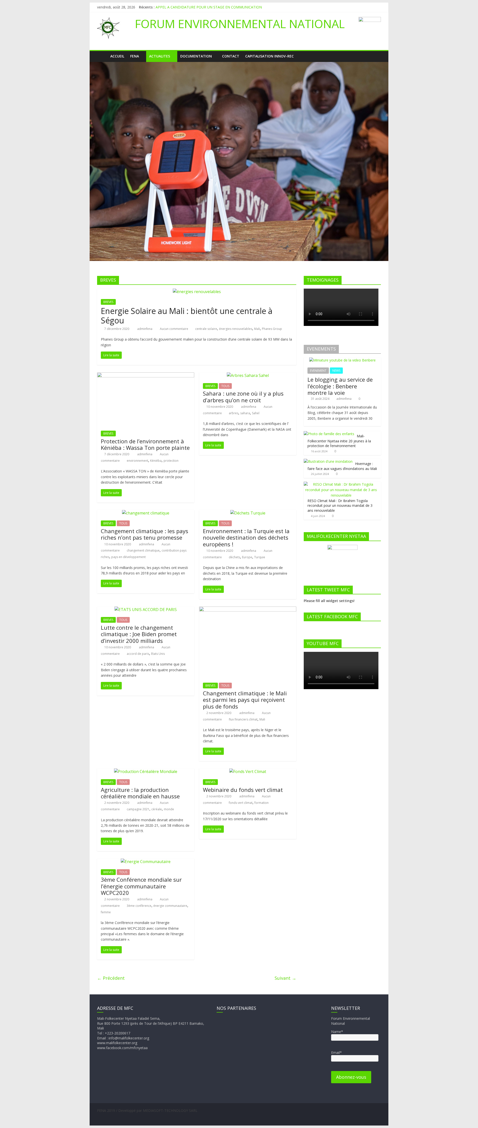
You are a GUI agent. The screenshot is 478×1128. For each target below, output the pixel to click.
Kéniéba (156, 461)
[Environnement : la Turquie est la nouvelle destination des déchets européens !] (247, 513)
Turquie (259, 557)
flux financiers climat (243, 719)
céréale (156, 809)
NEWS (336, 370)
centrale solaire (206, 329)
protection (171, 461)
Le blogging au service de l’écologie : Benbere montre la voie (340, 386)
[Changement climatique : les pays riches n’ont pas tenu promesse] (145, 513)
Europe (247, 557)
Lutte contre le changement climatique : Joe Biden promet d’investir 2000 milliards (139, 634)
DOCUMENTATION (196, 56)
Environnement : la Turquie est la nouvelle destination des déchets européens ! (246, 537)
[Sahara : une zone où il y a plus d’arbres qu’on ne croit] (248, 375)
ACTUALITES (159, 56)
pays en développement (128, 557)
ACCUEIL (117, 56)
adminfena (145, 329)
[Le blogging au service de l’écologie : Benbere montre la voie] (342, 360)
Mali (257, 329)
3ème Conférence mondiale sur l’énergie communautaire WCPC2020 (141, 886)
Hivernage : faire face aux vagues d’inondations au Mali (342, 466)
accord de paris (138, 654)
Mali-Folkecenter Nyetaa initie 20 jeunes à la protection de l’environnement (339, 441)
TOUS (225, 386)
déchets (234, 557)
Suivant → (285, 978)
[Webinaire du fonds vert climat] (247, 771)
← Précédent (111, 978)
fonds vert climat (240, 803)
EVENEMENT (318, 370)
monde (169, 809)
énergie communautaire (170, 906)
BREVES (108, 302)
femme (106, 912)
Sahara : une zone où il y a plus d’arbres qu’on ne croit (243, 397)
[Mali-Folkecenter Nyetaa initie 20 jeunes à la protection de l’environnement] (329, 433)
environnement (137, 461)
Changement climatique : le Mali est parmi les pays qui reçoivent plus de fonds (245, 699)
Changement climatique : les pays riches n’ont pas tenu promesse (144, 534)
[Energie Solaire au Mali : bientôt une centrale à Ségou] (197, 291)
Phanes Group (272, 329)
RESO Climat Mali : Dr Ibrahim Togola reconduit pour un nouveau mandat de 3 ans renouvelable (339, 505)
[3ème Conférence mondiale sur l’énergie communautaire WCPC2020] (146, 861)
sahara (245, 413)
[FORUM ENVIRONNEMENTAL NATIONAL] (102, 56)
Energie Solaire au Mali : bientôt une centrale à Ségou (186, 316)
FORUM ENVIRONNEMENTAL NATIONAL (240, 23)
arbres (233, 413)
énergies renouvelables (235, 329)
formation (261, 803)
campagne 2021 (138, 809)
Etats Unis (158, 654)
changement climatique (143, 550)
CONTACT (230, 56)
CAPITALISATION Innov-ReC (269, 56)
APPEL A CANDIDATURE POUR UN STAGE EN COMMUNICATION (209, 7)
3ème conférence (139, 906)
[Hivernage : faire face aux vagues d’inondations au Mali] (328, 461)
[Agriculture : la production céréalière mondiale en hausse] (145, 771)
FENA (134, 56)
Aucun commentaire (173, 329)
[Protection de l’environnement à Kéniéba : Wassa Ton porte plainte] (145, 375)
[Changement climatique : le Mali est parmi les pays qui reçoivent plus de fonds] (247, 609)
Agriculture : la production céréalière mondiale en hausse (140, 793)
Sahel (255, 413)
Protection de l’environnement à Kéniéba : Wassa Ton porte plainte (145, 444)
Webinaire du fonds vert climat (243, 789)
